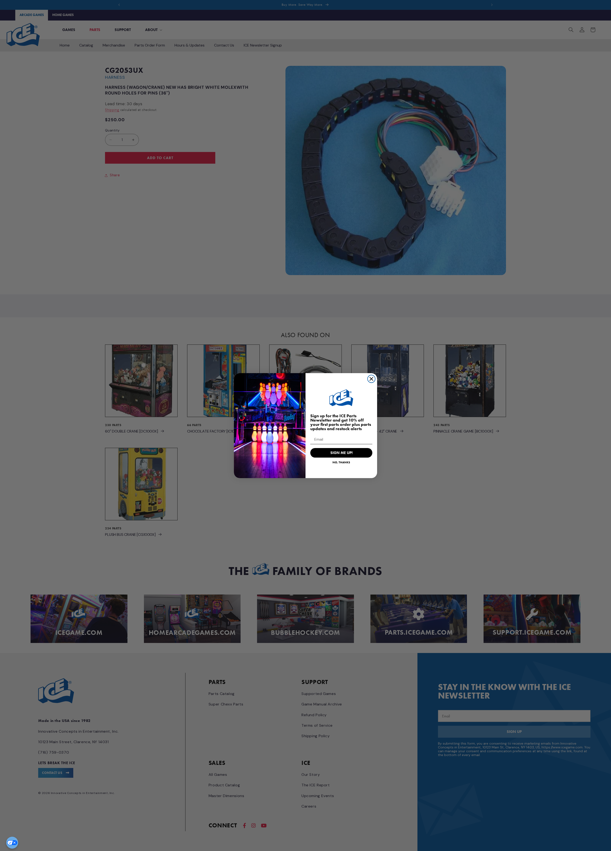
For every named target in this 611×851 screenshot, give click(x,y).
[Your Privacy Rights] (12, 843)
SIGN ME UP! (341, 452)
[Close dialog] (371, 379)
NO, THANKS (341, 462)
